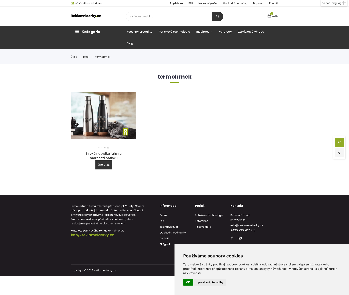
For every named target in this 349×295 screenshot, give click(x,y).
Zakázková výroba (251, 32)
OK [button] (188, 282)
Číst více (104, 165)
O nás (163, 215)
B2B (190, 3)
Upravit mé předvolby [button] (209, 282)
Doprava (258, 3)
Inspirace (203, 32)
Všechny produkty (139, 32)
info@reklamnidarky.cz (88, 3)
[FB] (231, 238)
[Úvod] (86, 16)
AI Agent (165, 244)
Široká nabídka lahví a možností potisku (104, 155)
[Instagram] (240, 238)
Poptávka (176, 3)
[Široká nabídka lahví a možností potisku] (103, 115)
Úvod (74, 57)
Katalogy (225, 32)
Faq (162, 221)
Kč (339, 142)
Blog (130, 43)
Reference (201, 221)
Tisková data (203, 227)
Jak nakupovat (169, 227)
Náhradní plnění (207, 3)
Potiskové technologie (174, 32)
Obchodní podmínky (235, 3)
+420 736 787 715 (242, 230)
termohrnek (102, 57)
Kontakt (273, 3)
